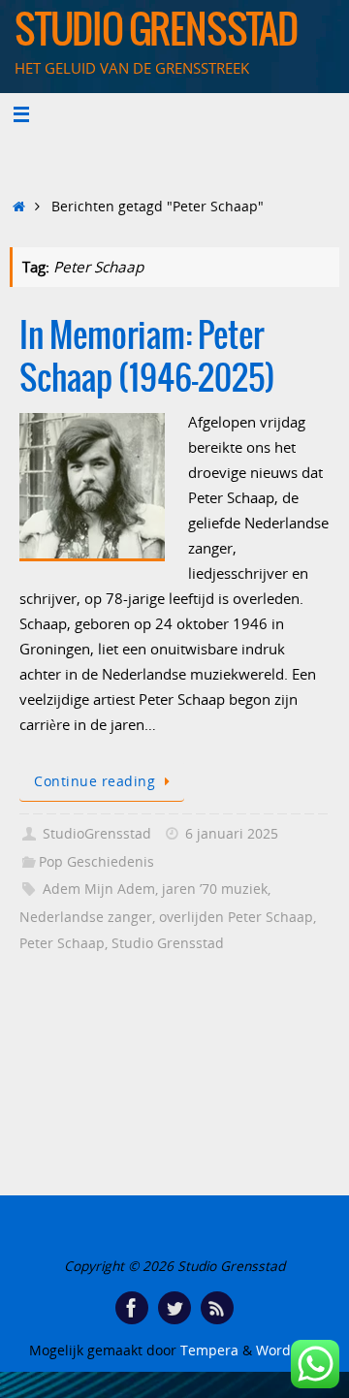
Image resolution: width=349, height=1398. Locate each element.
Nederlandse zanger (85, 916)
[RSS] (217, 1307)
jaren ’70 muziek (215, 888)
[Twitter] (174, 1307)
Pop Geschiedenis (96, 861)
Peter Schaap (62, 943)
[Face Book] (131, 1307)
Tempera (209, 1350)
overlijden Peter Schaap (236, 916)
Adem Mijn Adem (99, 888)
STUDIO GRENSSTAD (156, 31)
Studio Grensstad (167, 943)
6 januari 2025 (231, 833)
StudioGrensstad (97, 833)
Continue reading (94, 781)
